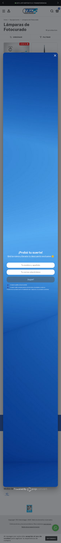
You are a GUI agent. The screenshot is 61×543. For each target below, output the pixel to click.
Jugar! (30, 279)
